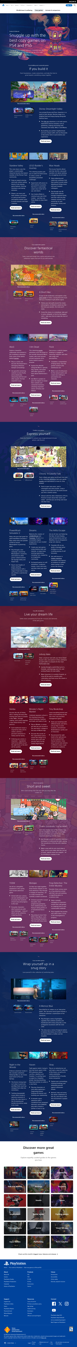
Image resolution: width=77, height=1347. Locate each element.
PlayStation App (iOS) (56, 1315)
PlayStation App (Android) (57, 1317)
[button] (18, 113)
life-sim (46, 121)
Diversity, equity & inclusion (58, 1281)
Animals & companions (52, 10)
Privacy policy (34, 1343)
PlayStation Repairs (9, 1308)
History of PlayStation (9, 1286)
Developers (30, 1311)
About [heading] (6, 1272)
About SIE (6, 1274)
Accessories (29, 5)
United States (10, 1343)
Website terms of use (43, 1343)
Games (16, 5)
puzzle (40, 350)
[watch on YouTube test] (19, 111)
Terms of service (31, 1301)
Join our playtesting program (58, 1320)
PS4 (28, 1277)
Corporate (6, 1284)
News (35, 5)
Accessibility (54, 1277)
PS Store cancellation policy (34, 1304)
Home (5, 1267)
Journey (16, 358)
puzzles (41, 481)
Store (7, 5)
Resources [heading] (30, 1299)
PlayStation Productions (10, 1281)
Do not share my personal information (62, 1343)
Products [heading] (30, 1272)
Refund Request (8, 1313)
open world (42, 298)
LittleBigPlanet (33, 536)
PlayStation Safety (8, 1304)
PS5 (11, 5)
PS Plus (22, 5)
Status (5, 1306)
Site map (51, 1343)
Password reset (8, 1311)
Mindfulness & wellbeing (24, 10)
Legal (29, 1343)
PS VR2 (29, 1279)
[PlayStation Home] (3, 5)
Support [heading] (6, 1299)
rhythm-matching (56, 558)
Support (41, 5)
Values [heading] (53, 1272)
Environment (54, 1274)
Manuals (6, 1315)
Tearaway (32, 538)
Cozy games (39, 10)
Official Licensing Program (34, 1315)
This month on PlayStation (15, 1267)
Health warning (31, 1308)
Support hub (7, 1301)
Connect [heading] (53, 1299)
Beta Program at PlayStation (58, 1322)
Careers (6, 1277)
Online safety (54, 1279)
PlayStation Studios (9, 1279)
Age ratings (30, 1306)
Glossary (29, 1313)
